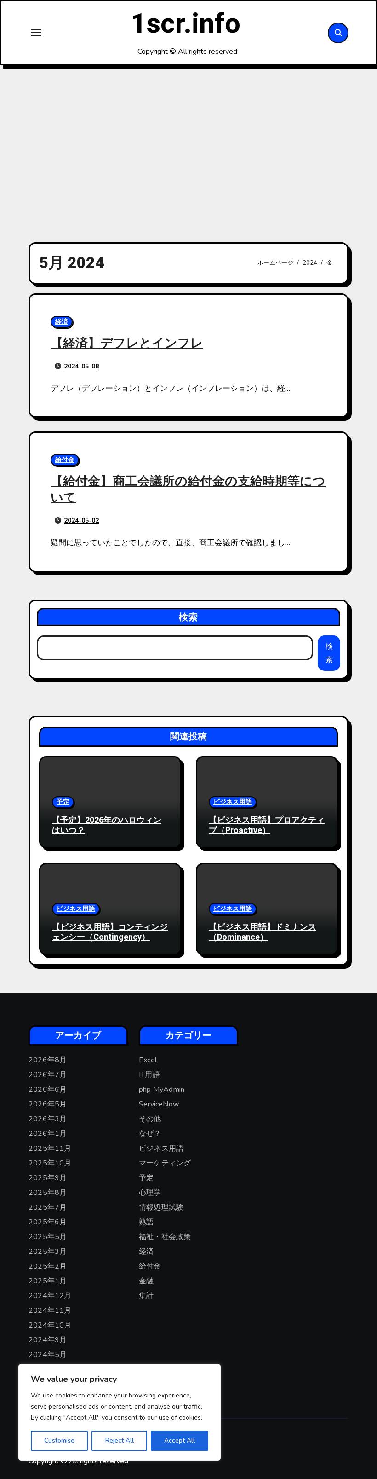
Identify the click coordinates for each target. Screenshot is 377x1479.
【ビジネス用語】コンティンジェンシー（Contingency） (110, 932)
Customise (59, 1440)
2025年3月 (48, 1251)
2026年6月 (48, 1089)
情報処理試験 (161, 1207)
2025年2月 (48, 1266)
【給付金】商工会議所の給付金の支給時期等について (188, 489)
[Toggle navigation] (36, 32)
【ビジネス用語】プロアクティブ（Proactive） (267, 825)
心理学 (150, 1193)
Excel (148, 1060)
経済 (61, 321)
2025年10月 (50, 1163)
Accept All (179, 1440)
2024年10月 (50, 1325)
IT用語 (149, 1075)
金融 (146, 1281)
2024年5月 (48, 1355)
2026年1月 (48, 1134)
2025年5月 (48, 1237)
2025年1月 (48, 1281)
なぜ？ (150, 1134)
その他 (150, 1119)
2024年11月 (50, 1310)
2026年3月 (48, 1119)
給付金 (64, 459)
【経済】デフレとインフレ (127, 343)
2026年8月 (48, 1060)
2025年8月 (48, 1193)
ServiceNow (159, 1104)
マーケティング (165, 1163)
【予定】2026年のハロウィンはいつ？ (106, 825)
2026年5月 (48, 1104)
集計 (146, 1296)
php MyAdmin (161, 1089)
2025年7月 (48, 1207)
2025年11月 (50, 1148)
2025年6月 (48, 1222)
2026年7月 (48, 1075)
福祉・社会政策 (165, 1237)
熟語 (146, 1222)
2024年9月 (48, 1340)
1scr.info (185, 24)
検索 (188, 617)
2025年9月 (48, 1178)
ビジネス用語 (232, 802)
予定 (63, 802)
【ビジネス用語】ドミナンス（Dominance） (262, 932)
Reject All (119, 1440)
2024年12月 (50, 1296)
